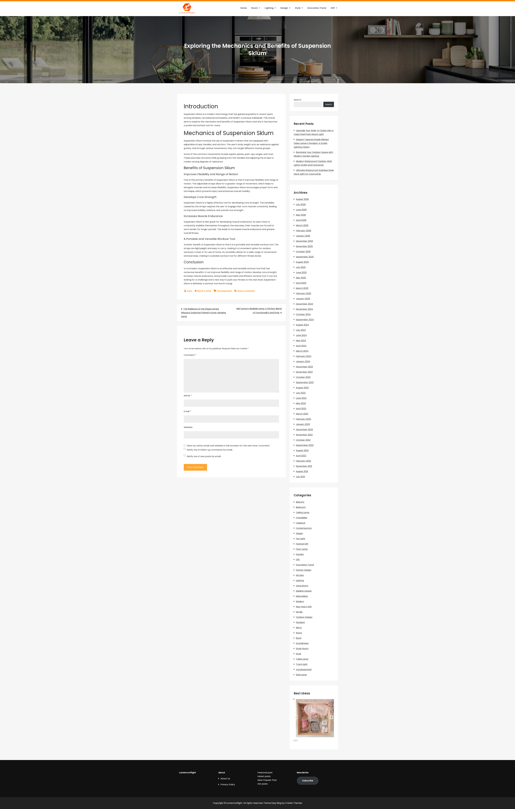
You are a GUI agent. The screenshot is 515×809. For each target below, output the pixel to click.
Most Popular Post (267, 780)
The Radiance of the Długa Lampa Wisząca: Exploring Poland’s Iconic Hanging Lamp (203, 312)
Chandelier (301, 517)
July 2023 (301, 392)
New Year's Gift (304, 606)
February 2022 (303, 460)
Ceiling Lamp (302, 512)
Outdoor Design (304, 617)
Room (254, 8)
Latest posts (264, 776)
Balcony (300, 502)
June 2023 (301, 398)
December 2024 (304, 303)
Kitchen (300, 575)
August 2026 (302, 199)
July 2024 (301, 330)
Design (284, 8)
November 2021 (304, 466)
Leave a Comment (246, 290)
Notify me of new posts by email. (204, 456)
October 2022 (303, 440)
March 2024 (302, 351)
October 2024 (303, 314)
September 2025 (305, 256)
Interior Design (303, 570)
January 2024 (303, 361)
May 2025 (301, 277)
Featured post (265, 772)
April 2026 (301, 220)
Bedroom (301, 507)
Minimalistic (302, 596)
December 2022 (304, 429)
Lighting (269, 8)
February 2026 (303, 230)
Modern (300, 601)
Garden (300, 554)
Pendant (300, 622)
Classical (300, 522)
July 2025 (301, 267)
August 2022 (302, 450)
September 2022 (305, 445)
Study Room (302, 648)
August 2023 (302, 387)
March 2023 (302, 413)
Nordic (299, 611)
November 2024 (304, 309)
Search (297, 99)
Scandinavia (302, 643)
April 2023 (301, 408)
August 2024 (302, 324)
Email (187, 411)
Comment (190, 355)
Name (188, 395)
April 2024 (301, 345)
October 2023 (303, 377)
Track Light (302, 664)
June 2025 (301, 272)
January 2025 (303, 298)
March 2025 (302, 288)
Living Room (302, 585)
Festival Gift (302, 543)
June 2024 (301, 335)
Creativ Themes (293, 803)
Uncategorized (224, 290)
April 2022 (301, 455)
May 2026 (301, 214)
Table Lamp (302, 659)
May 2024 (301, 340)
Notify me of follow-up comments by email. (210, 449)
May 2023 (301, 403)
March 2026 (302, 225)
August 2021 (302, 471)
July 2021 (300, 476)
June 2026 (301, 209)
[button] (331, 717)
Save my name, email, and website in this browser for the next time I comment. (228, 446)
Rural (298, 638)
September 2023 (305, 382)
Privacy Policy (227, 784)
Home (243, 8)
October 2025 (303, 251)
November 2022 (304, 434)
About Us (225, 778)
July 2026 (301, 204)
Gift (333, 8)
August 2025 (302, 262)
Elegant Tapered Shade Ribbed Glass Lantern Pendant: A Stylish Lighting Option (311, 143)
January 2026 (303, 235)
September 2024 (305, 319)
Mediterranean (304, 591)
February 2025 (303, 293)
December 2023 (304, 366)
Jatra (189, 290)
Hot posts (263, 783)
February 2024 (303, 356)
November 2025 (304, 246)
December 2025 (304, 241)
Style (297, 8)
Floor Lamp (302, 549)
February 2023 (303, 419)
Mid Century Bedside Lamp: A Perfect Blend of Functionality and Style (259, 310)
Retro (299, 627)
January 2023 (303, 424)
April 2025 (301, 283)
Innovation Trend (316, 8)
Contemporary (304, 528)
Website (188, 427)
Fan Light (300, 538)
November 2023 (304, 371)
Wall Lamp (301, 674)
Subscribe (307, 780)
